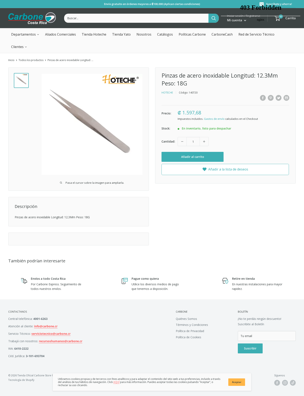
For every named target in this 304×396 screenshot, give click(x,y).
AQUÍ (116, 382)
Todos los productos (31, 60)
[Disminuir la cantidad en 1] (182, 141)
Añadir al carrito (192, 157)
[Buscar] (213, 18)
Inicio (11, 60)
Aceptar (236, 382)
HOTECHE (167, 92)
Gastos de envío (214, 119)
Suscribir (250, 348)
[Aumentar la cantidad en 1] (204, 141)
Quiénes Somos (186, 319)
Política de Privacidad (190, 331)
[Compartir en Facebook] (263, 98)
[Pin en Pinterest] (271, 98)
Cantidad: (168, 141)
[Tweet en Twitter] (278, 98)
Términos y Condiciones (192, 325)
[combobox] (136, 18)
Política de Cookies (188, 337)
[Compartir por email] (286, 98)
